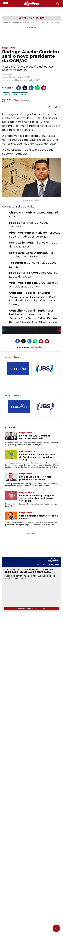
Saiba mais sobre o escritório (31, 609)
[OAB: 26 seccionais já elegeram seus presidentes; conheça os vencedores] (12, 496)
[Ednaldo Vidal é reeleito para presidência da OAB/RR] (12, 477)
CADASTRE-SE (53, 565)
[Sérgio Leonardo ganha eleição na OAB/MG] (12, 516)
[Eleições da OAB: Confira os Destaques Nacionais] (12, 436)
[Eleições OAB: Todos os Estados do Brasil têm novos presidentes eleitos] (12, 455)
